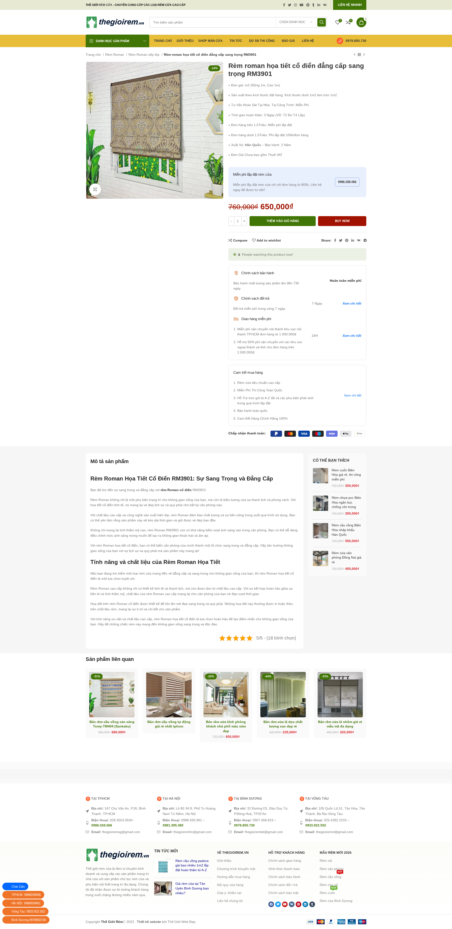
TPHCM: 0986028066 (26, 895)
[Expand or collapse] (293, 476)
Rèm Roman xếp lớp (144, 54)
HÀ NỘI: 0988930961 (26, 903)
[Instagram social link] (295, 5)
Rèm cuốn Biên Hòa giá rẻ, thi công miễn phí (346, 474)
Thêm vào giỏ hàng (282, 221)
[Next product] (364, 54)
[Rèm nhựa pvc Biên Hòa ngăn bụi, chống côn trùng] (320, 506)
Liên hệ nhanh (350, 5)
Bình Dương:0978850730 (29, 920)
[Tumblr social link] (313, 5)
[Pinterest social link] (308, 5)
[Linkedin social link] (319, 5)
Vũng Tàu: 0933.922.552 (28, 911)
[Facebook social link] (284, 5)
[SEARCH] (321, 22)
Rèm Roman (115, 54)
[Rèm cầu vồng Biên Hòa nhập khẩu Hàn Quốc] (320, 533)
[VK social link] (325, 5)
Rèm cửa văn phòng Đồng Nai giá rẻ (346, 557)
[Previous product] (354, 54)
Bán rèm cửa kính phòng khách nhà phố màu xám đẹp (112, 887)
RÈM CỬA (105, 5)
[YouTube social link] (301, 5)
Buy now (342, 221)
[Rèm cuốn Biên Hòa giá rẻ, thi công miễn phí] (320, 478)
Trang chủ (94, 54)
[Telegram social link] (365, 240)
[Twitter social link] (290, 5)
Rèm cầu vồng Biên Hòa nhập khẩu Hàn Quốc (346, 529)
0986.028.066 (347, 182)
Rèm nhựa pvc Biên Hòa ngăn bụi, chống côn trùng (346, 502)
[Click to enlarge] (95, 189)
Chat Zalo (18, 886)
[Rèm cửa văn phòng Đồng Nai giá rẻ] (320, 561)
